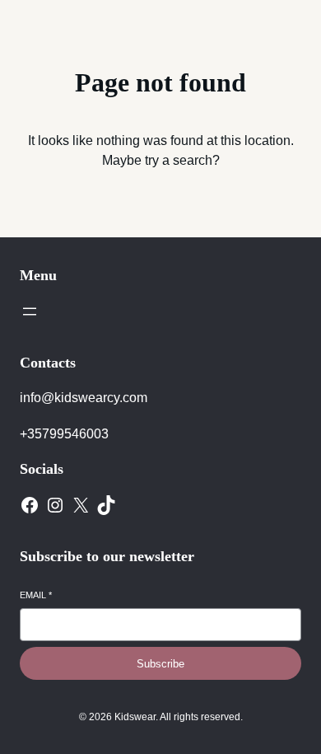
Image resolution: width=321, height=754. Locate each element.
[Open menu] (30, 311)
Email (36, 595)
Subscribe (160, 664)
